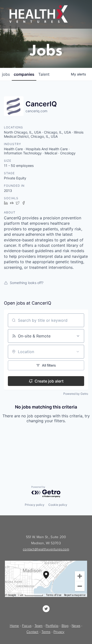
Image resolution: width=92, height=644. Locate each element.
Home (14, 626)
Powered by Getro (75, 394)
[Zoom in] (80, 576)
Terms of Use (53, 595)
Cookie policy (57, 505)
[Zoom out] (80, 586)
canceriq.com (36, 111)
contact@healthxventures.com (46, 549)
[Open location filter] (77, 351)
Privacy (58, 632)
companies (24, 74)
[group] (46, 579)
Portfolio (52, 626)
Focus (26, 626)
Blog (65, 626)
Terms (45, 632)
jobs (6, 74)
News (76, 626)
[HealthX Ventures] (46, 608)
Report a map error (75, 595)
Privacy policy (34, 505)
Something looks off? (26, 283)
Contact (32, 632)
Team (39, 626)
